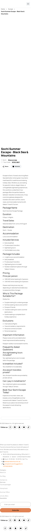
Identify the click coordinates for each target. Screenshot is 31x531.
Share (6, 166)
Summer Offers (5, 492)
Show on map (12, 160)
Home (3, 9)
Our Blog (2, 476)
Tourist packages (5, 485)
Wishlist (17, 166)
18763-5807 (16, 162)
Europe (10, 9)
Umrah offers (4, 496)
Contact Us (3, 480)
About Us (3, 472)
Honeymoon (4, 488)
